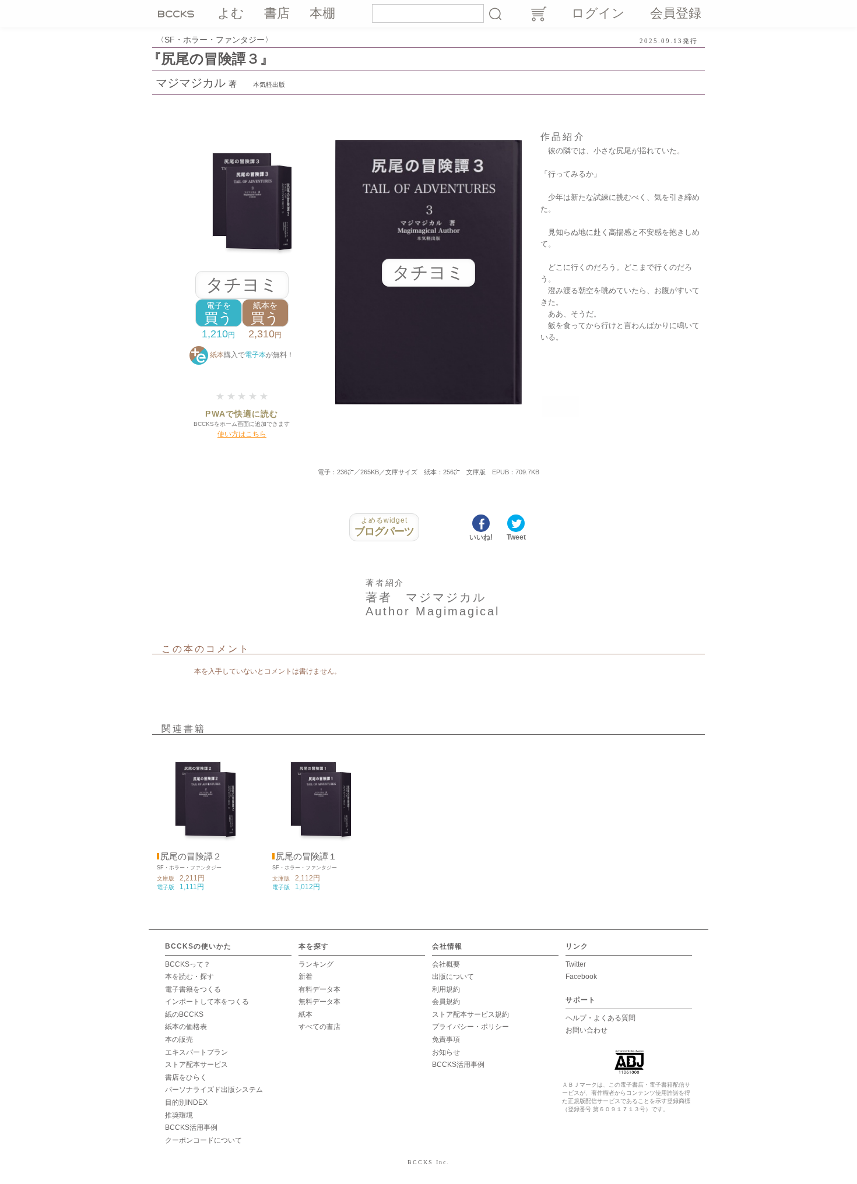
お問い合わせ (586, 1030)
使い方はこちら (241, 434)
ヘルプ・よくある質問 (600, 1018)
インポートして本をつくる (207, 1002)
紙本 (305, 1014)
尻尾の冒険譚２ (191, 856)
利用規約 (446, 989)
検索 (495, 13)
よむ (230, 13)
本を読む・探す (189, 976)
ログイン (598, 13)
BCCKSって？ (187, 964)
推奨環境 (179, 1115)
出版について (453, 976)
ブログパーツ (384, 526)
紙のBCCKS (184, 1014)
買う (218, 313)
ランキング (315, 964)
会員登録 (675, 13)
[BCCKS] (178, 13)
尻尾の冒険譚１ (306, 856)
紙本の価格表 (186, 1027)
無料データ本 (319, 1002)
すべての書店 (319, 1027)
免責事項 (446, 1039)
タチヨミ (242, 284)
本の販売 (179, 1039)
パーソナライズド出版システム (214, 1090)
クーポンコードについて (203, 1140)
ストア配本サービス (196, 1064)
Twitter (576, 964)
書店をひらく (186, 1077)
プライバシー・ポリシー (470, 1027)
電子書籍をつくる (193, 989)
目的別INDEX (186, 1102)
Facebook (581, 976)
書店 (277, 13)
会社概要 (446, 964)
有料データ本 (319, 989)
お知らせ (446, 1052)
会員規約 (446, 1002)
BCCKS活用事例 (191, 1127)
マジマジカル (191, 82)
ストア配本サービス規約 (470, 1014)
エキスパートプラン (196, 1052)
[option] (197, 819)
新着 (305, 976)
